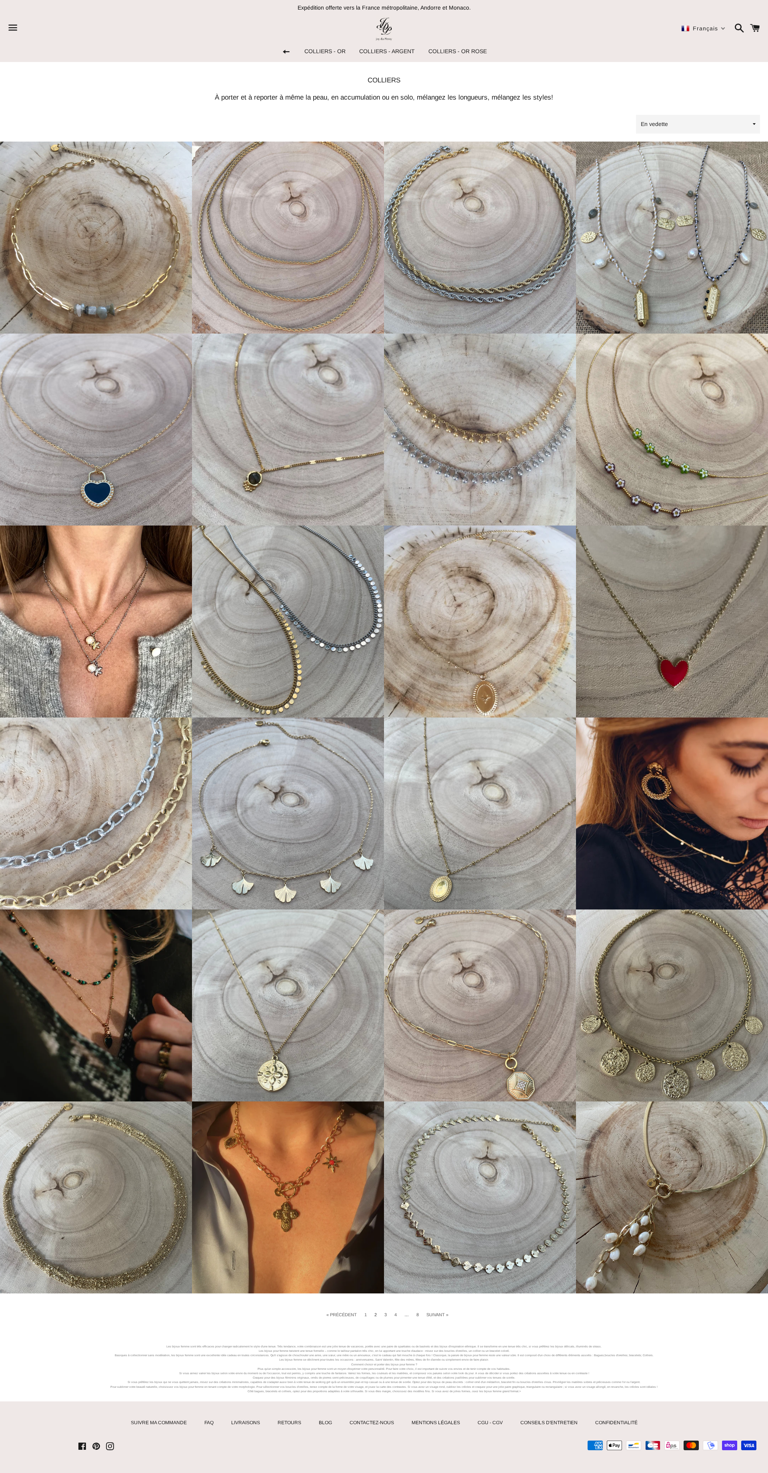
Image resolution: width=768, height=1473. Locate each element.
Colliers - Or (325, 51)
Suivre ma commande (159, 1422)
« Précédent (341, 1315)
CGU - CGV (490, 1422)
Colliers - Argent (387, 51)
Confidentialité (616, 1422)
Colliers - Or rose (457, 51)
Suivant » (437, 1315)
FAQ (209, 1422)
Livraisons (245, 1422)
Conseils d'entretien (549, 1422)
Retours (289, 1422)
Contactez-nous (372, 1422)
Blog (325, 1422)
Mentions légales (436, 1422)
